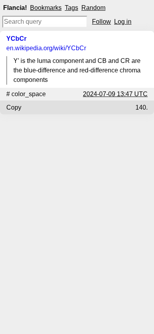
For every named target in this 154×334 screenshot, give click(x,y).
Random (93, 7)
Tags (71, 7)
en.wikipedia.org (46, 48)
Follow (101, 21)
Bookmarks (46, 7)
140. (141, 107)
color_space (28, 94)
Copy (13, 107)
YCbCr (16, 38)
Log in (122, 21)
